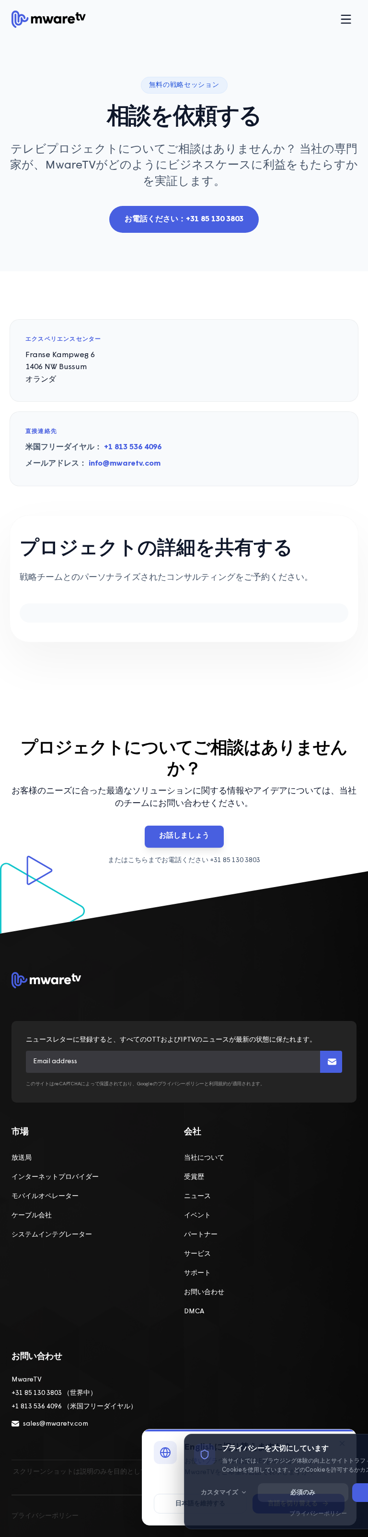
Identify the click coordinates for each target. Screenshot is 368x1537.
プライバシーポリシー (45, 1516)
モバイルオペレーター (45, 1196)
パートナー (201, 1234)
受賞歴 (194, 1177)
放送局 (22, 1158)
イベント (197, 1215)
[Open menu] (345, 19)
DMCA (194, 1311)
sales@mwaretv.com (55, 1424)
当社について (204, 1158)
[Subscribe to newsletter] (331, 1062)
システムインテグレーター (52, 1234)
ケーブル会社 (32, 1215)
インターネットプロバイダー (55, 1177)
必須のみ (302, 1492)
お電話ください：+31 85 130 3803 (184, 219)
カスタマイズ (219, 1492)
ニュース (197, 1196)
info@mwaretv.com (125, 464)
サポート (197, 1273)
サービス (197, 1254)
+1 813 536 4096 (132, 447)
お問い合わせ (204, 1292)
